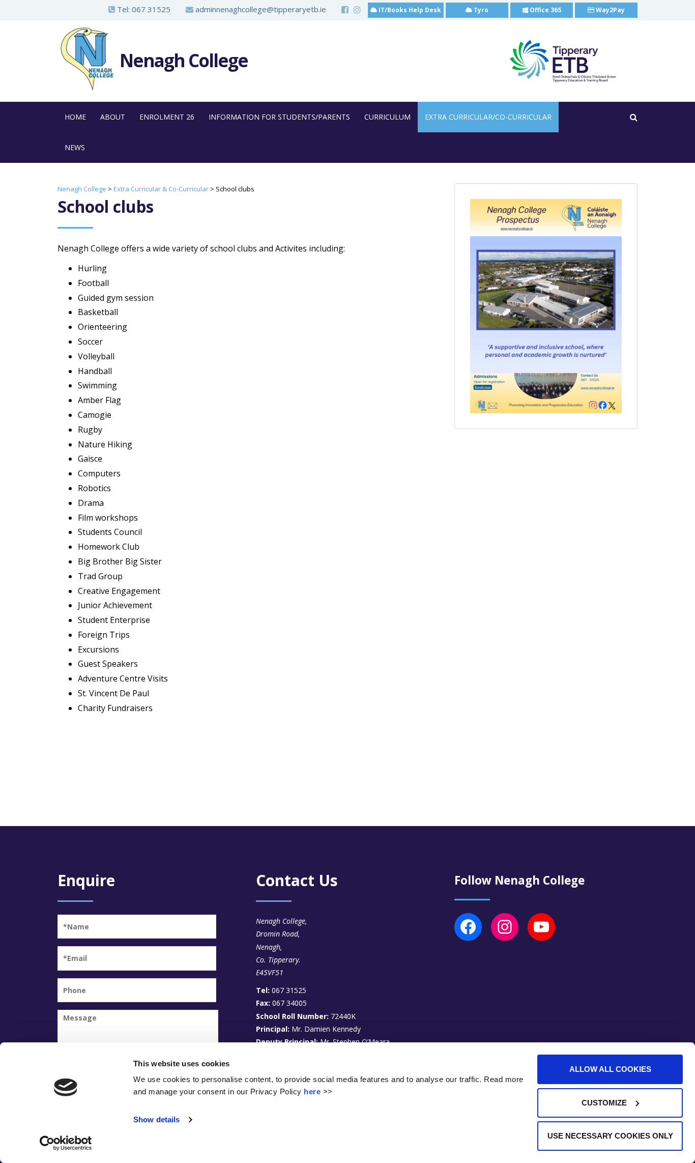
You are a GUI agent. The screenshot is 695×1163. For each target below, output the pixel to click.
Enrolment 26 (166, 117)
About (112, 117)
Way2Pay (609, 10)
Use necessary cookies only (610, 1135)
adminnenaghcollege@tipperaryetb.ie (259, 9)
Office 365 (544, 10)
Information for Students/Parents (279, 117)
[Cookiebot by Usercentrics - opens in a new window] (65, 1143)
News (75, 147)
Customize (604, 1102)
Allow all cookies (610, 1069)
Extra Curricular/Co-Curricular (488, 117)
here (312, 1091)
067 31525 (151, 9)
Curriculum (387, 117)
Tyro (480, 10)
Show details (156, 1119)
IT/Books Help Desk (409, 10)
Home (75, 117)
